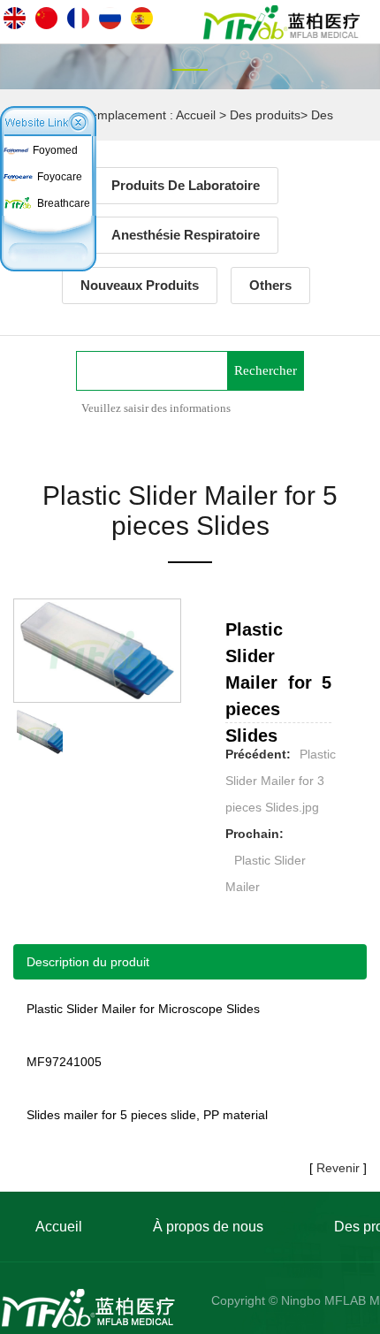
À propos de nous (208, 1226)
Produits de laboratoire (185, 185)
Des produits (265, 115)
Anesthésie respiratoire (185, 234)
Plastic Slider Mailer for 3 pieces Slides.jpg (280, 780)
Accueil (196, 115)
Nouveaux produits (139, 285)
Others (270, 285)
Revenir (338, 1168)
